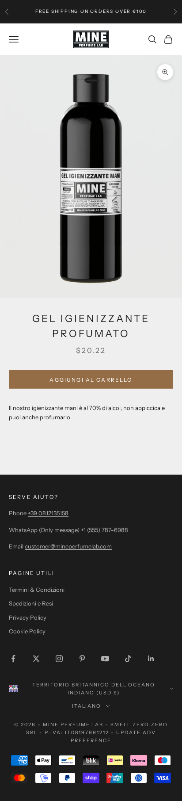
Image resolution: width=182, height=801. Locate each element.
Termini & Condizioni (36, 589)
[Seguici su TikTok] (128, 658)
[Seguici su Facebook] (13, 658)
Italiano (87, 706)
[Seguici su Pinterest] (82, 658)
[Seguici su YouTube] (105, 658)
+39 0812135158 (48, 513)
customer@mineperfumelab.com (68, 546)
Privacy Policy (27, 617)
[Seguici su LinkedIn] (151, 658)
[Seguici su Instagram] (59, 658)
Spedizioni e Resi (31, 603)
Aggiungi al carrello (90, 379)
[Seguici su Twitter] (36, 658)
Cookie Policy (27, 631)
